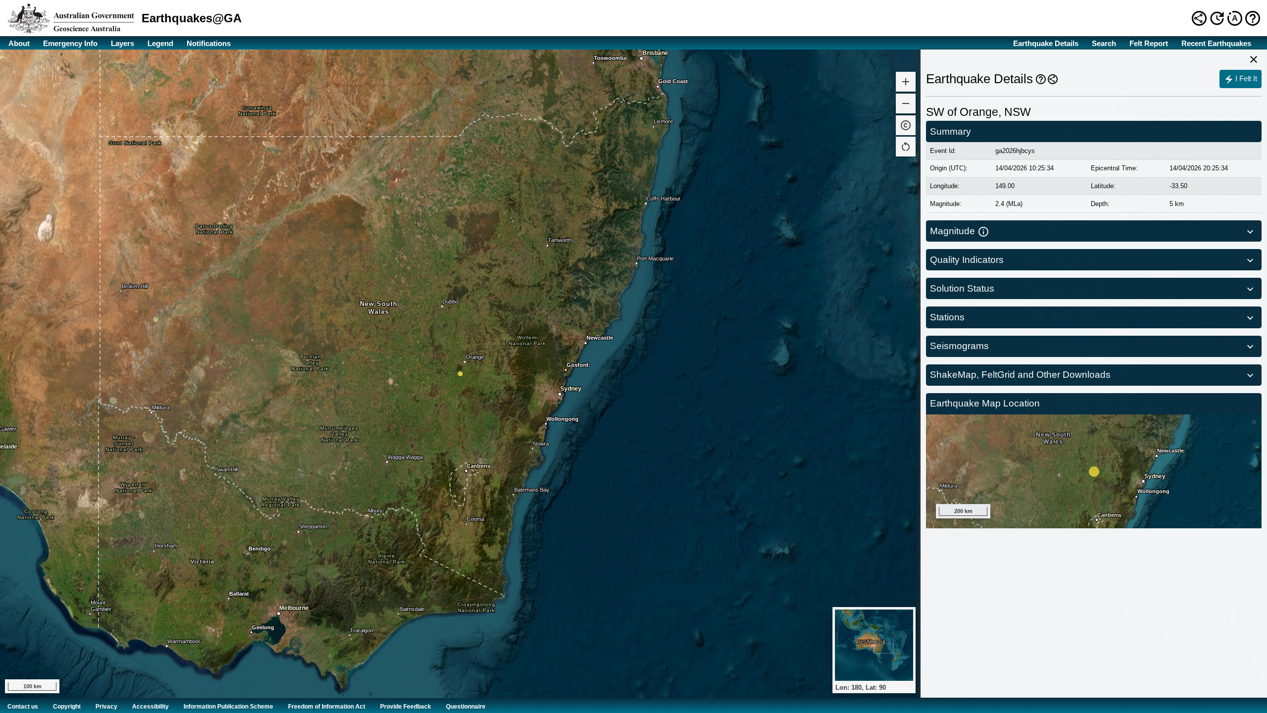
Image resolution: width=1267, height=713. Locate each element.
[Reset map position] (906, 146)
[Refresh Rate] (1217, 17)
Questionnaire (466, 706)
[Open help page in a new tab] (1253, 18)
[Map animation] (1235, 18)
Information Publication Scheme (228, 706)
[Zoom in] (906, 82)
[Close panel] (1254, 59)
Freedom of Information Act (326, 706)
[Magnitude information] (983, 231)
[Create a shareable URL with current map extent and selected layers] (1199, 18)
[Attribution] (906, 125)
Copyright (67, 706)
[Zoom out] (906, 103)
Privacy (106, 706)
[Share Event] (1053, 79)
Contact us (22, 706)
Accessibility (150, 706)
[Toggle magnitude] (1251, 231)
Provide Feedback (405, 706)
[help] (1041, 79)
